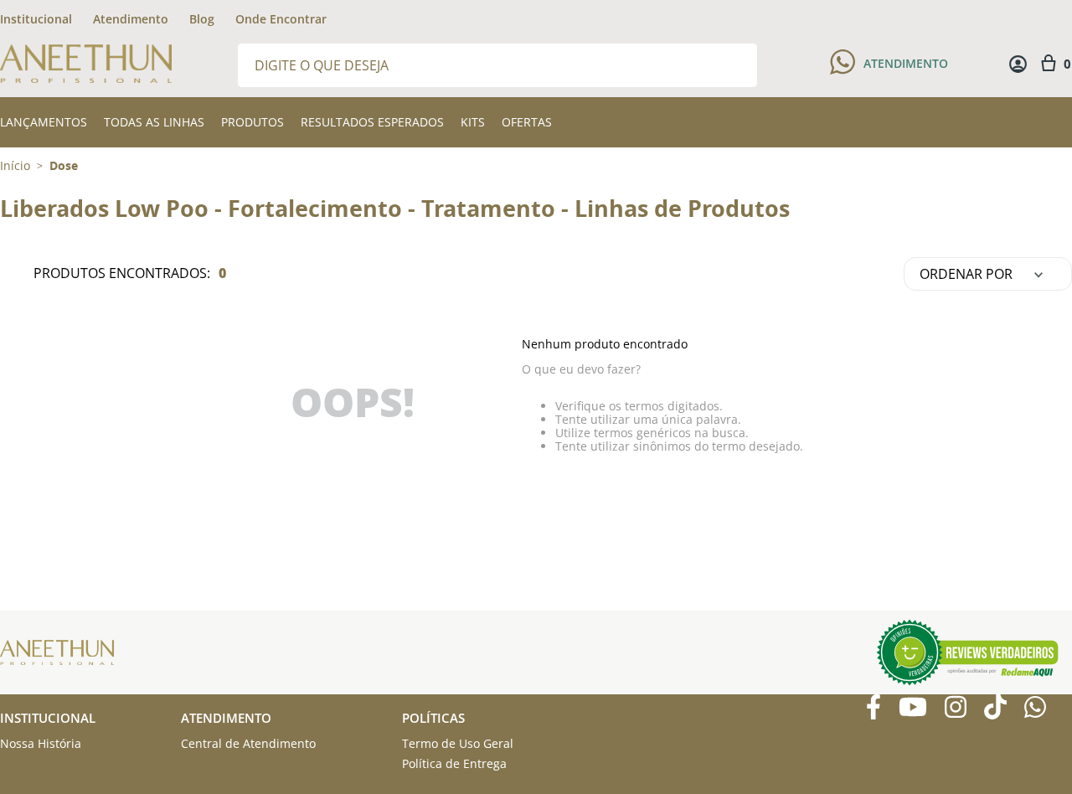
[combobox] (497, 64)
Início (15, 165)
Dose (63, 166)
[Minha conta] (1018, 64)
